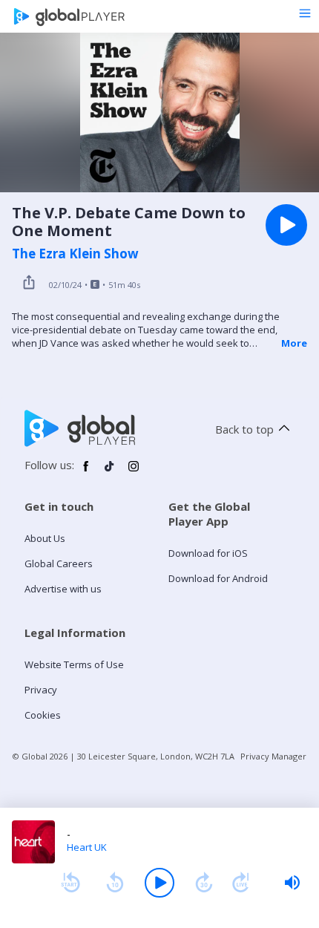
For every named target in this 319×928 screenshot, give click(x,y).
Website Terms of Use (74, 664)
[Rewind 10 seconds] (115, 883)
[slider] (292, 883)
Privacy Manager (273, 756)
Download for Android (218, 578)
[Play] (159, 883)
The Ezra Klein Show (75, 254)
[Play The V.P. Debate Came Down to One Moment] (286, 225)
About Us (44, 538)
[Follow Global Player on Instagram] (133, 472)
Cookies (42, 715)
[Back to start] (70, 883)
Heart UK (87, 847)
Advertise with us (63, 588)
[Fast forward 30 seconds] (204, 883)
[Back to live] (241, 883)
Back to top (244, 429)
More (294, 343)
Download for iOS (208, 553)
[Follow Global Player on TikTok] (109, 472)
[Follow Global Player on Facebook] (86, 472)
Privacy (40, 689)
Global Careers (58, 563)
